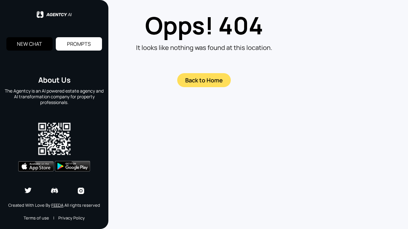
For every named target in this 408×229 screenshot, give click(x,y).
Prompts (79, 43)
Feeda (57, 205)
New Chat (29, 43)
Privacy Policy (71, 218)
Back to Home (204, 80)
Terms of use (36, 218)
